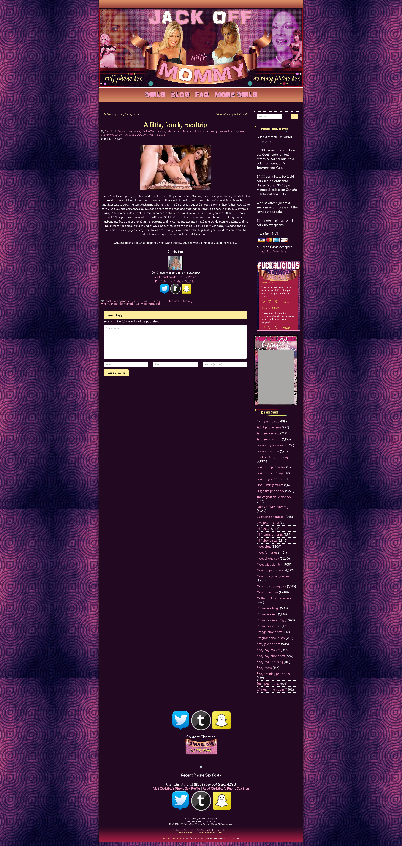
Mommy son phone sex (273, 576)
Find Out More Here (272, 251)
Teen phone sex (268, 684)
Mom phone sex (218, 131)
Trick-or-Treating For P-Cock (230, 114)
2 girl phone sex (268, 421)
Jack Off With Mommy (154, 131)
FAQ (202, 94)
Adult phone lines (269, 427)
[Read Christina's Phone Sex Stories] (201, 766)
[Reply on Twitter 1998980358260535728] (264, 301)
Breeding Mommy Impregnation (123, 114)
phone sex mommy (122, 303)
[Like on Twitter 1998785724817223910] (277, 327)
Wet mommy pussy (154, 134)
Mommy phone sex (270, 570)
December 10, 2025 (270, 308)
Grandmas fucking (270, 473)
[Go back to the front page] (201, 47)
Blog (180, 94)
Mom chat (264, 546)
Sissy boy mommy (269, 650)
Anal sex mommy (269, 439)
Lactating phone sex (271, 517)
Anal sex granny (268, 433)
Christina (109, 131)
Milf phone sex (185, 131)
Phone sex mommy (133, 134)
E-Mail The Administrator (172, 838)
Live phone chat (268, 523)
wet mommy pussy (148, 303)
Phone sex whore (269, 626)
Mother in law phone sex (274, 598)
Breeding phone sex (271, 445)
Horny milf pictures (270, 485)
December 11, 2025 (270, 282)
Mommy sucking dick (271, 586)
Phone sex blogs (268, 608)
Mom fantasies (201, 131)
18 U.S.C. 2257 (192, 832)
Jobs (221, 832)
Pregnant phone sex (271, 638)
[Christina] (175, 262)
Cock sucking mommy (129, 131)
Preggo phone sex (269, 632)
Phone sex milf (267, 614)
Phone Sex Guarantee (208, 832)
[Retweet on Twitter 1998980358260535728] (270, 301)
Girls (155, 94)
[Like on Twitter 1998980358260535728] (277, 301)
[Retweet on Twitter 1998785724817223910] (270, 327)
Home (182, 832)
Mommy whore (114, 134)
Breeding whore (268, 451)
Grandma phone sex (271, 467)
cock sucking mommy (119, 301)
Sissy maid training (270, 662)
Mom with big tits (269, 564)
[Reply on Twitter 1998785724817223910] (264, 327)
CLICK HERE (201, 750)
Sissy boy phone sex (271, 656)
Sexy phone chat (268, 644)
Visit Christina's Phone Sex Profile (175, 277)
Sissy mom (264, 668)
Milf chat (172, 131)
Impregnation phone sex (274, 497)
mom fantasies (171, 301)
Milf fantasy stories (270, 534)
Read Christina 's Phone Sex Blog (175, 281)
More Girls (236, 94)
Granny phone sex (270, 479)
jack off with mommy (147, 301)
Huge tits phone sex (271, 491)
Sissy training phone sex (274, 674)
